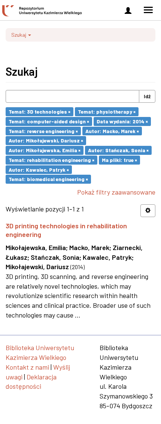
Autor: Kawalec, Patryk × (39, 169)
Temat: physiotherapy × (107, 111)
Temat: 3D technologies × (39, 111)
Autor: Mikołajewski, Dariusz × (46, 140)
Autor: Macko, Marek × (112, 130)
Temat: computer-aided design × (49, 121)
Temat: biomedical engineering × (48, 179)
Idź (147, 96)
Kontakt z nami (27, 367)
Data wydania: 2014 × (122, 121)
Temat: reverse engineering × (43, 130)
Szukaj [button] (19, 34)
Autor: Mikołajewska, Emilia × (44, 150)
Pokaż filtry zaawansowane (116, 192)
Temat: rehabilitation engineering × (51, 160)
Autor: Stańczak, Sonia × (118, 150)
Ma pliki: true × (119, 160)
